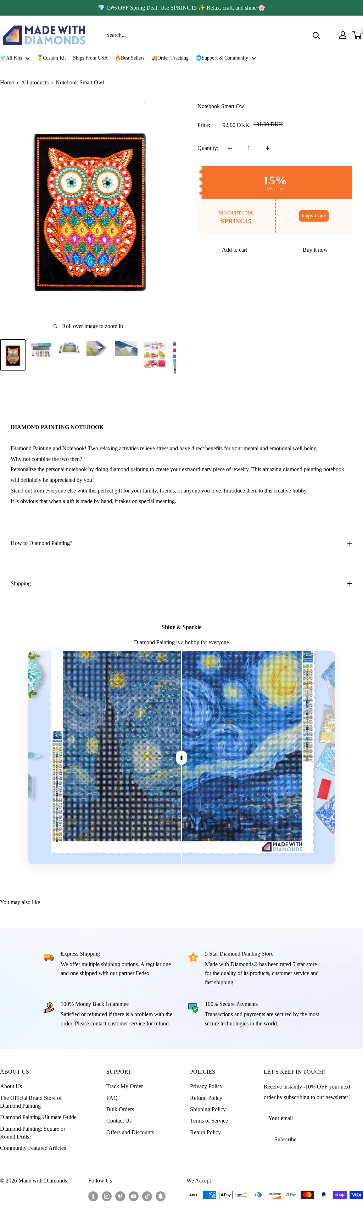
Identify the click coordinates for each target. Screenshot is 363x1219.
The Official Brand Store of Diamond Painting (31, 1102)
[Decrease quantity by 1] (230, 148)
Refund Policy (206, 1098)
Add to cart (234, 250)
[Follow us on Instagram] (107, 1196)
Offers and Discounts (130, 1132)
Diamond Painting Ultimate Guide (38, 1117)
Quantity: (207, 148)
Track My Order (124, 1086)
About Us (11, 1086)
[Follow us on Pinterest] (120, 1196)
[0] (357, 35)
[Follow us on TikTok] (147, 1196)
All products (35, 82)
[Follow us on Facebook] (93, 1196)
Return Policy (205, 1132)
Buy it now (315, 250)
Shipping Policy (208, 1109)
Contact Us (119, 1121)
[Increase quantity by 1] (267, 148)
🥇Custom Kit (51, 58)
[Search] (316, 35)
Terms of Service (209, 1121)
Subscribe (285, 1139)
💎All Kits (11, 58)
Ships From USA (90, 58)
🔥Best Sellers (129, 58)
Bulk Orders (120, 1109)
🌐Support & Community (222, 58)
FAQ (112, 1098)
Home (7, 82)
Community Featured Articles (33, 1148)
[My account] (342, 35)
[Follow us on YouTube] (134, 1196)
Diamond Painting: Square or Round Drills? (32, 1133)
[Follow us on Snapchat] (161, 1196)
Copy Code (314, 215)
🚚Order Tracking (170, 58)
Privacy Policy (206, 1086)
